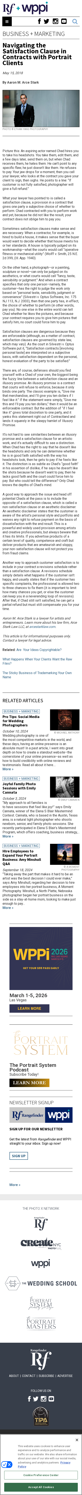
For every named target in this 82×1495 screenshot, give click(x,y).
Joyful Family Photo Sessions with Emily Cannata (19, 788)
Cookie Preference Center (41, 1475)
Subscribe (46, 1376)
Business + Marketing (34, 34)
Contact (29, 1376)
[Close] (77, 1440)
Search (75, 21)
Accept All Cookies (41, 1487)
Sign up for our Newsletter (36, 1129)
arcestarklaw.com (42, 627)
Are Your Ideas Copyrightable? (39, 650)
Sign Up (18, 1155)
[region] (41, 1464)
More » (14, 1185)
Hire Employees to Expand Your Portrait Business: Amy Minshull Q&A (22, 857)
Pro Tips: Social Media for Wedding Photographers (21, 720)
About (14, 1376)
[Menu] (7, 21)
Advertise (65, 1376)
